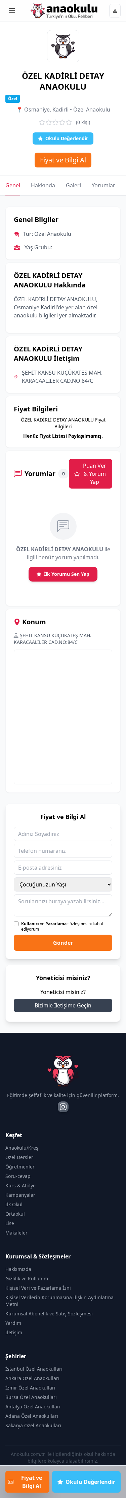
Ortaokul (15, 1214)
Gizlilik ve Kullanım (26, 1278)
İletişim (13, 1332)
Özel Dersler (19, 1157)
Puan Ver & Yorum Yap (94, 474)
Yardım (13, 1323)
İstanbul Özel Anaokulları (33, 1369)
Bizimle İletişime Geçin (63, 1005)
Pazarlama (56, 924)
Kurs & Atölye (20, 1185)
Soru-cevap (18, 1176)
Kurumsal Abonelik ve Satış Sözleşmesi (49, 1313)
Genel (12, 185)
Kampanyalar (20, 1195)
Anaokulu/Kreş (21, 1148)
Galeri (73, 185)
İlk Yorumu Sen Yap (66, 574)
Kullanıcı (30, 924)
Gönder (63, 942)
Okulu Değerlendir (66, 138)
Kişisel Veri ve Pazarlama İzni (38, 1288)
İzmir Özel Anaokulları (30, 1387)
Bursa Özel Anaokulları (31, 1397)
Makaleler (16, 1232)
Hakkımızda (18, 1269)
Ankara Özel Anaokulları (32, 1378)
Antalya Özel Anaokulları (32, 1406)
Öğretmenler (20, 1166)
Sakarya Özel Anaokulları (33, 1425)
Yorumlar (103, 185)
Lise (9, 1223)
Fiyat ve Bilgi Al (63, 159)
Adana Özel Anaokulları (31, 1416)
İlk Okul (14, 1204)
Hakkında (43, 185)
